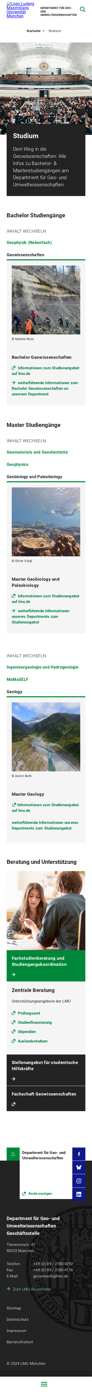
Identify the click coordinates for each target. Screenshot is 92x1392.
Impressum (17, 1330)
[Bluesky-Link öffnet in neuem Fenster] (78, 1167)
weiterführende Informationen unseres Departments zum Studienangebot (41, 617)
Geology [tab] (14, 691)
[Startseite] (13, 1154)
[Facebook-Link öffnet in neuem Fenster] (78, 1154)
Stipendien (27, 1031)
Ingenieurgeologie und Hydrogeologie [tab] (43, 667)
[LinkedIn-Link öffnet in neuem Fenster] (78, 1194)
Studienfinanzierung (35, 1022)
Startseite (34, 31)
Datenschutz (18, 1319)
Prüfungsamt (29, 1013)
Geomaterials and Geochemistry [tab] (37, 452)
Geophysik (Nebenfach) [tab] (29, 242)
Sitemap (14, 1308)
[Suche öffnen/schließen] (82, 9)
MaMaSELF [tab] (17, 679)
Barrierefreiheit (20, 1342)
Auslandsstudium (33, 1041)
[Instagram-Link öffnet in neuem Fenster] (78, 1180)
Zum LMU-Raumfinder (32, 1289)
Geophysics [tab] (18, 464)
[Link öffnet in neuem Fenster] (46, 1173)
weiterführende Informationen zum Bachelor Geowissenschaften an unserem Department (45, 388)
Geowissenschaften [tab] (25, 254)
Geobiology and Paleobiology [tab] (34, 476)
